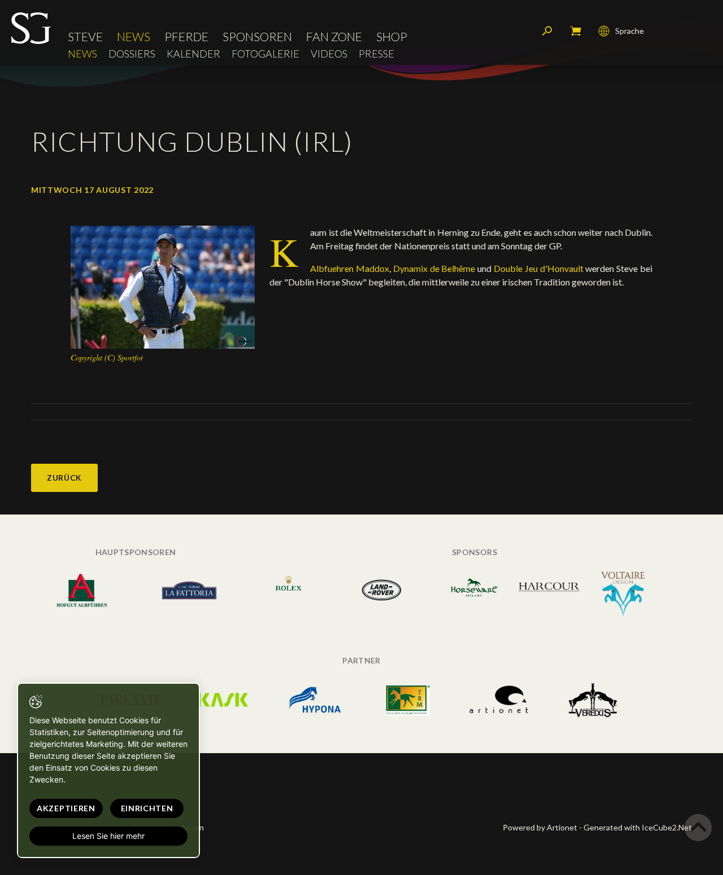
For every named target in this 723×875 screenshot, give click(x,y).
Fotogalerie (265, 54)
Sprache (629, 31)
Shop (391, 36)
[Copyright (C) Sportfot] (163, 286)
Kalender (193, 54)
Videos (329, 54)
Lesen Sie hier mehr (108, 836)
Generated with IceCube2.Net (637, 827)
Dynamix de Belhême (435, 268)
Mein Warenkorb (575, 31)
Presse (376, 54)
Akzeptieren (66, 808)
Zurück (64, 477)
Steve (85, 36)
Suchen (547, 31)
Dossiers (131, 54)
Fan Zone (334, 36)
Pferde (186, 36)
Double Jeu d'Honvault (539, 268)
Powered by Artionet (540, 827)
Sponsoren (257, 36)
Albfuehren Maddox (349, 268)
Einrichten (147, 808)
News (133, 36)
